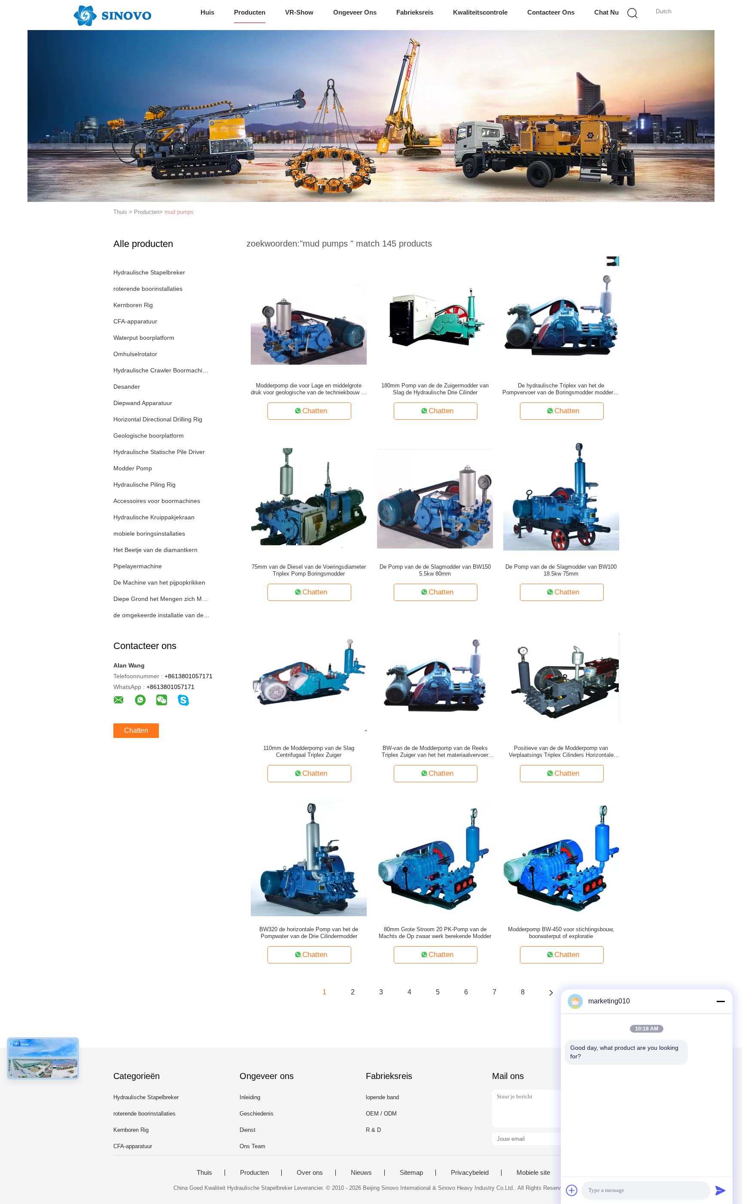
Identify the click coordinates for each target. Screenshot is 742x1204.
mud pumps (179, 212)
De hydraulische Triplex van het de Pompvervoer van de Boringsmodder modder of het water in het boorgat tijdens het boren (561, 389)
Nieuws (361, 1173)
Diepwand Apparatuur (142, 402)
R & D (373, 1130)
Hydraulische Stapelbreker (149, 272)
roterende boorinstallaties (147, 288)
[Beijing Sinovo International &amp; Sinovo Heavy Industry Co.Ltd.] (112, 15)
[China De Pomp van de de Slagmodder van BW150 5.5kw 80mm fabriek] (435, 495)
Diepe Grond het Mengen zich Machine (162, 598)
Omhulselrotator (135, 354)
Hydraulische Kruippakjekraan (154, 517)
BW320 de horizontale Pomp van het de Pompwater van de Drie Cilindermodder (308, 932)
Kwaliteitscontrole (480, 12)
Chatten (136, 730)
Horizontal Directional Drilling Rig (157, 419)
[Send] (720, 1190)
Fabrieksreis (414, 12)
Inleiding (250, 1097)
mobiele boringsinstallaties (149, 533)
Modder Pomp (132, 468)
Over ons (310, 1173)
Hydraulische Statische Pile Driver (159, 451)
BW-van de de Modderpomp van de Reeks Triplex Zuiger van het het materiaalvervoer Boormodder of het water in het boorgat (435, 752)
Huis (207, 12)
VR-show (299, 12)
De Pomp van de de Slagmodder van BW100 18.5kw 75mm (561, 570)
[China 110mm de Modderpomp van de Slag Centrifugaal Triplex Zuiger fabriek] (309, 676)
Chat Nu (606, 12)
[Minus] (720, 1001)
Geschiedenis (257, 1113)
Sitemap (411, 1173)
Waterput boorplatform (143, 337)
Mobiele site (533, 1173)
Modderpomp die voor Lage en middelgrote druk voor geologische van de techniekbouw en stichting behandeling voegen (309, 389)
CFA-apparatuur (135, 321)
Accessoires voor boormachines (156, 500)
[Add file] (572, 1190)
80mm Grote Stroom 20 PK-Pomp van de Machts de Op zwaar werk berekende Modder (435, 932)
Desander (126, 386)
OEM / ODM (381, 1113)
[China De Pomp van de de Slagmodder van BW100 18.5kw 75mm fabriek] (561, 495)
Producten (249, 12)
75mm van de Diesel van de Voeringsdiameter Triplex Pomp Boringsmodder (309, 570)
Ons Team (252, 1146)
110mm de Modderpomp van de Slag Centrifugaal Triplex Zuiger (308, 751)
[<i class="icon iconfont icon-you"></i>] (551, 992)
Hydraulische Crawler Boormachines (162, 370)
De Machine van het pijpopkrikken (159, 582)
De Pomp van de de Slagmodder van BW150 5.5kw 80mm (435, 570)
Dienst (247, 1130)
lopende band (382, 1097)
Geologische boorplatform (148, 435)
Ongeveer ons (355, 12)
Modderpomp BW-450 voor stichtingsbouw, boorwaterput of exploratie (561, 932)
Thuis (204, 1173)
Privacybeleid (470, 1173)
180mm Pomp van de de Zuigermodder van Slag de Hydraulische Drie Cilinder (435, 389)
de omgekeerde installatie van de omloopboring (162, 615)
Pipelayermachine (137, 566)
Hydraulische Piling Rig (144, 484)
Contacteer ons (551, 12)
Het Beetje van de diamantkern (155, 549)
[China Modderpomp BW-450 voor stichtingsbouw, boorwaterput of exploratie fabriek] (561, 857)
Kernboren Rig (133, 305)
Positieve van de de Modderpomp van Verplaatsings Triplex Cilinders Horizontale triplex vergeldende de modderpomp (561, 752)
